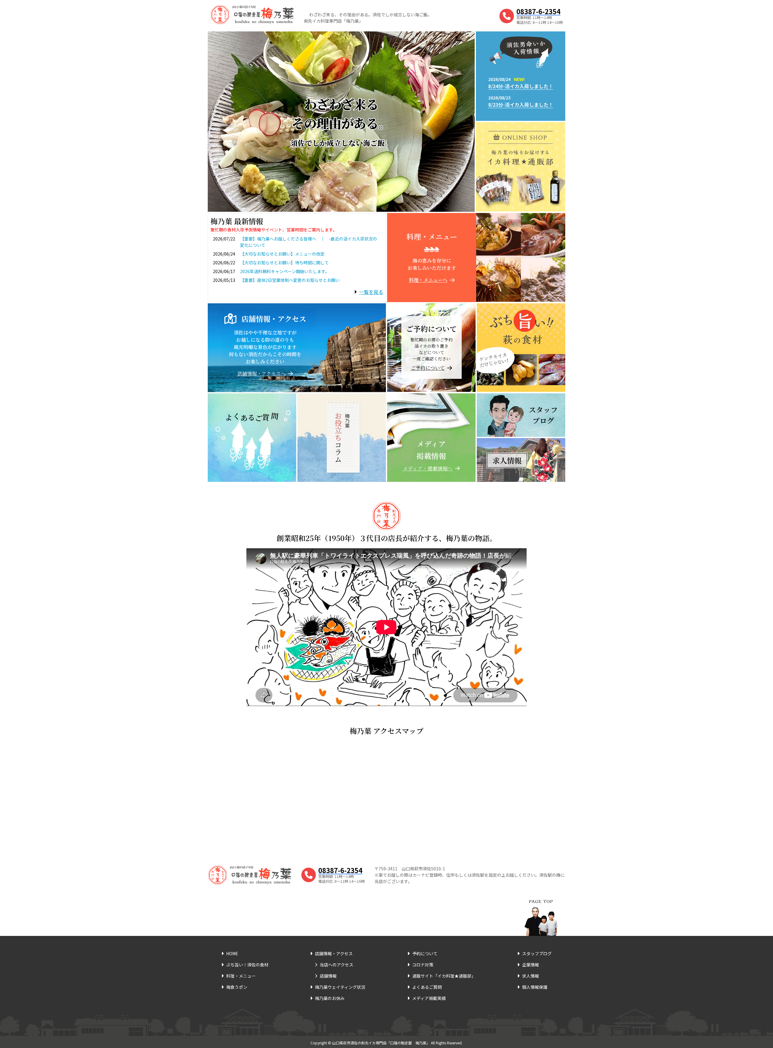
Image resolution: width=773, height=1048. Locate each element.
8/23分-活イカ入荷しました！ (520, 104)
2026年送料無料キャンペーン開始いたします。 (284, 271)
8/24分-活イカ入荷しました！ (520, 86)
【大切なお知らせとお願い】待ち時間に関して (284, 263)
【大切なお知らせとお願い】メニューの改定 (282, 254)
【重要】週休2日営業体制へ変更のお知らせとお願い (290, 280)
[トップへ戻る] (541, 910)
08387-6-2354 (538, 11)
